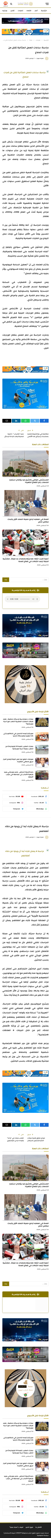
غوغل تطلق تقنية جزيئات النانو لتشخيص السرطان (36, 1139)
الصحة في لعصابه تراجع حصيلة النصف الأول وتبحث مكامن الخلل (28, 520)
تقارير (12, 10)
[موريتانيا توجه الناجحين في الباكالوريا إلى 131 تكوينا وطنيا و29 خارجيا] (42, 736)
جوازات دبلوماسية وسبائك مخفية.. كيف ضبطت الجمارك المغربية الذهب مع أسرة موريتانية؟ (18, 721)
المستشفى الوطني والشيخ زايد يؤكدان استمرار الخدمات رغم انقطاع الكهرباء (29, 481)
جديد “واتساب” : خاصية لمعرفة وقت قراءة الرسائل (14, 435)
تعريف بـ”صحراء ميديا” (16, 1527)
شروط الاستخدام (9, 1533)
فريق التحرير (29, 1527)
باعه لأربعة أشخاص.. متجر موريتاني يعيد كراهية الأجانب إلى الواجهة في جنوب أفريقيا (18, 774)
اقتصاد (28, 10)
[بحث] (11, 4)
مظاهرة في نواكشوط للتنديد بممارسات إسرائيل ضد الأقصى (38, 435)
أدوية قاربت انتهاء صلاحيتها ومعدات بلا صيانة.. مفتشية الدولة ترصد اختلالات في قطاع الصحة (26, 560)
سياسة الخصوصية (43, 1535)
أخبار (36, 10)
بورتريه (4, 10)
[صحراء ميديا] (25, 4)
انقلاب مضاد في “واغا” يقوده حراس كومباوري (15, 1139)
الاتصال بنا (38, 1527)
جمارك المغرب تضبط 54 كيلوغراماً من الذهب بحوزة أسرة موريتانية (19, 747)
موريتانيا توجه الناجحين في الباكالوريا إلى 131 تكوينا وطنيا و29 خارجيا (18, 734)
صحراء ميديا (40, 58)
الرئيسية (44, 10)
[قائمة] (47, 4)
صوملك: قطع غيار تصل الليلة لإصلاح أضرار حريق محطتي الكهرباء (18, 760)
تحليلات (20, 10)
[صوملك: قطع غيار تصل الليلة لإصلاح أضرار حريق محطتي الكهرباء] (42, 762)
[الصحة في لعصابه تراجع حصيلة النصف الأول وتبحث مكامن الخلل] (25, 503)
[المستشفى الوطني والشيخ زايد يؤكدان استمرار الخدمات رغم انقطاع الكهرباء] (25, 464)
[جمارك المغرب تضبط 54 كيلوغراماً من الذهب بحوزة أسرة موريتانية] (42, 749)
